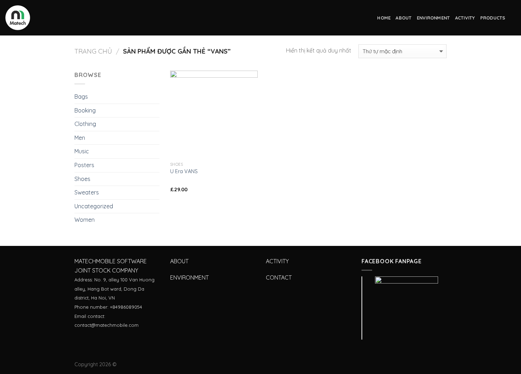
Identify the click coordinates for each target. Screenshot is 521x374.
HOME (384, 18)
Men (79, 137)
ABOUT (403, 18)
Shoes (82, 178)
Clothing (85, 123)
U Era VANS (184, 171)
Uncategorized (93, 206)
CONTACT (279, 277)
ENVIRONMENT (433, 18)
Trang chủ (93, 51)
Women (84, 219)
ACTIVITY (465, 18)
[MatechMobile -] (40, 17)
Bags (81, 96)
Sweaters (86, 192)
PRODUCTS (492, 18)
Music (81, 151)
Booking (85, 110)
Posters (84, 165)
